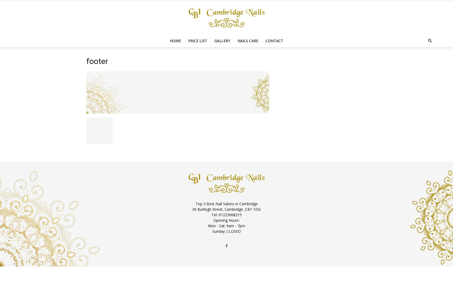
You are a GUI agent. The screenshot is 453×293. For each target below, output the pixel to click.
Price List (197, 40)
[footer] (178, 112)
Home (175, 40)
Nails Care (248, 40)
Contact (274, 40)
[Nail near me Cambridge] (226, 18)
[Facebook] (226, 246)
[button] (430, 41)
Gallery (222, 40)
